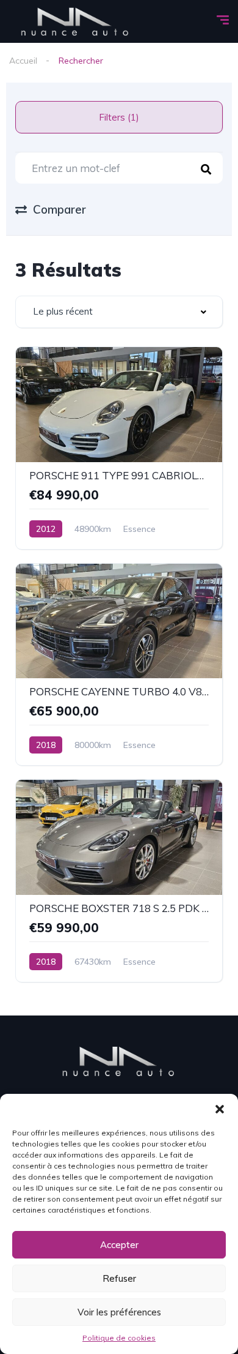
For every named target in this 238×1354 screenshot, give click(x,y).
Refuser (119, 1278)
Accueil (23, 60)
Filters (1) (119, 117)
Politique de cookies (119, 1337)
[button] (220, 1109)
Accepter (119, 1245)
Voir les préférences (119, 1312)
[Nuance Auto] (75, 21)
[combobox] (119, 312)
